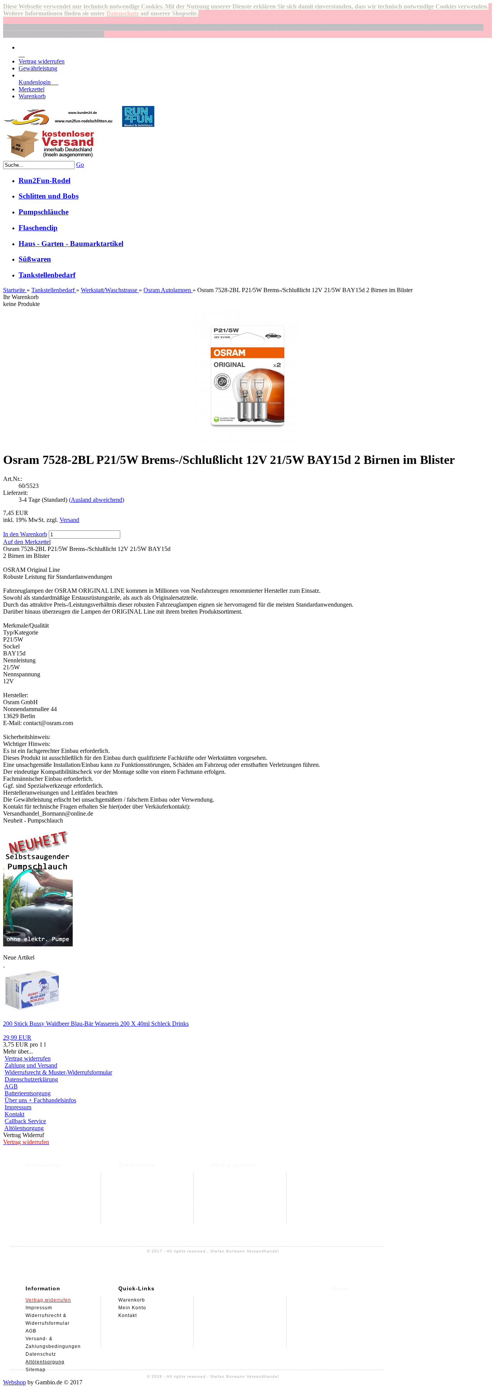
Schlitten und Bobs (49, 196)
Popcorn (221, 1176)
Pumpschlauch (229, 1184)
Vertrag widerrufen (42, 61)
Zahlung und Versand (31, 1065)
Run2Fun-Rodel (44, 180)
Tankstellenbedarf (47, 275)
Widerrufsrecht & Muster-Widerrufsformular (58, 1072)
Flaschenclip (38, 228)
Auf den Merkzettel (27, 542)
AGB (11, 1086)
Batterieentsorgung (28, 1093)
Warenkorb (32, 96)
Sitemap (36, 1230)
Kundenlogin (38, 82)
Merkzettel (31, 89)
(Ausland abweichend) (96, 499)
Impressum (18, 1107)
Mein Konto (132, 1184)
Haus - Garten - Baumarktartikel (71, 243)
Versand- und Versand (53, 1176)
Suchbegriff (226, 1200)
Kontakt (14, 1114)
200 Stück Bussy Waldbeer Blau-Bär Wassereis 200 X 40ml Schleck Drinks (96, 1023)
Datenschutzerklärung (31, 1079)
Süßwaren (35, 259)
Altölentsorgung (24, 1128)
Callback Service (25, 1121)
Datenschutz (41, 1200)
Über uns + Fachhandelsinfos (40, 1100)
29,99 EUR (17, 1037)
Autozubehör (226, 1192)
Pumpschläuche (43, 212)
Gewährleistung (38, 68)
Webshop (14, 1382)
